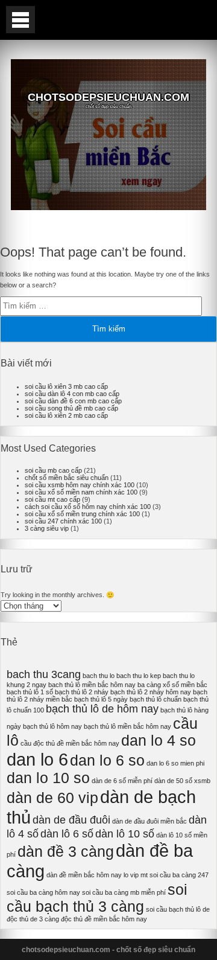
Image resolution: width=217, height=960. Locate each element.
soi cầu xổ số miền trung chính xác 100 (82, 513)
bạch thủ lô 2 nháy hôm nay (150, 692)
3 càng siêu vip (47, 528)
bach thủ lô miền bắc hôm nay (92, 684)
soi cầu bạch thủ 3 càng (97, 898)
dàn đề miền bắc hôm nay (84, 874)
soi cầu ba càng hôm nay (43, 892)
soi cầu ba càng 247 (179, 874)
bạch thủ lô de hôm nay (102, 709)
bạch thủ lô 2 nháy (81, 692)
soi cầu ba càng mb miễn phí (124, 892)
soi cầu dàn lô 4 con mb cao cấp (72, 393)
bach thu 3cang (44, 674)
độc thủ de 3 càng (33, 919)
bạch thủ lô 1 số (30, 692)
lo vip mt (136, 874)
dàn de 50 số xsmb (182, 780)
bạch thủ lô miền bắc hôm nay (127, 726)
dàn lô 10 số (124, 834)
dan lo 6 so (107, 760)
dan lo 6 (37, 759)
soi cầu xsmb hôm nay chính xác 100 (79, 484)
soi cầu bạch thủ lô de (178, 909)
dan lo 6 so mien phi (175, 763)
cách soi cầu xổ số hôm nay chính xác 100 (88, 506)
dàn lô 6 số (66, 834)
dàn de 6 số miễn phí (122, 780)
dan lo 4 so (158, 740)
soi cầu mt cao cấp (52, 499)
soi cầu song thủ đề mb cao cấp (71, 408)
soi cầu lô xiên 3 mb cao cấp (66, 386)
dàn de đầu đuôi (71, 820)
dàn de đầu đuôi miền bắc (149, 821)
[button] (20, 19)
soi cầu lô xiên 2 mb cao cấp (66, 415)
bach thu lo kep (138, 675)
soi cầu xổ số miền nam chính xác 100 (81, 492)
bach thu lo (99, 675)
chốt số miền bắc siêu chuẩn (66, 477)
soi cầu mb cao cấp (53, 470)
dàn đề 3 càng (65, 851)
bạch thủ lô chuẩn (155, 699)
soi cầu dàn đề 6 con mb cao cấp (73, 401)
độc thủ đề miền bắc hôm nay (104, 919)
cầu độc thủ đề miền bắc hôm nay (69, 743)
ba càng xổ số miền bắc (172, 684)
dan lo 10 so (48, 778)
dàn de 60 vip (52, 798)
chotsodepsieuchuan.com (108, 97)
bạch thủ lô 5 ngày (101, 699)
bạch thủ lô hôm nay (52, 726)
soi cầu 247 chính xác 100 (63, 521)
